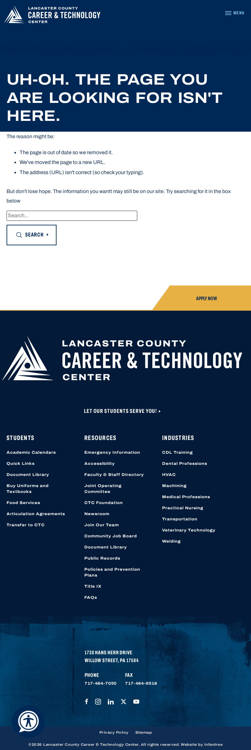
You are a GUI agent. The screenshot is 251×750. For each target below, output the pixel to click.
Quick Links (21, 463)
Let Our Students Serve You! (121, 411)
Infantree (213, 744)
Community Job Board (110, 536)
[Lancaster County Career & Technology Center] (52, 16)
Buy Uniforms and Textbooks (28, 488)
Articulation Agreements (36, 514)
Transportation (179, 519)
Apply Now (206, 298)
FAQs (90, 597)
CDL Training (177, 452)
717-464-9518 (141, 683)
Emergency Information (112, 452)
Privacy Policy (114, 732)
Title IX (93, 586)
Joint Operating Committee (103, 488)
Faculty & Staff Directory (114, 474)
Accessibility (99, 463)
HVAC (169, 474)
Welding (171, 541)
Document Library (28, 474)
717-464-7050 (101, 683)
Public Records (102, 558)
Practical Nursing (182, 508)
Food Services (23, 502)
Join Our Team (101, 525)
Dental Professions (184, 463)
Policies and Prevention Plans (112, 572)
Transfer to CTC (26, 525)
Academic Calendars (31, 452)
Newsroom (96, 514)
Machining (174, 485)
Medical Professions (186, 497)
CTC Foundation (103, 502)
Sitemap (143, 732)
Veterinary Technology (188, 530)
